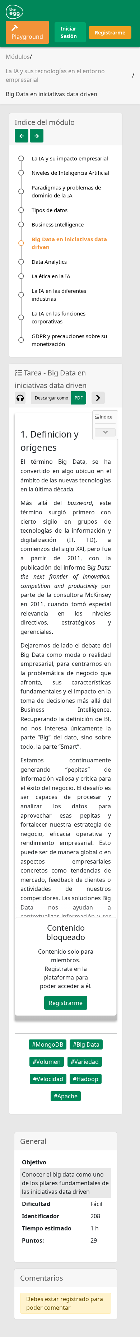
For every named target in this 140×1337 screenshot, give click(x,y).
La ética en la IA (51, 276)
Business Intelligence (58, 224)
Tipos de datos (49, 210)
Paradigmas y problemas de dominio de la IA (66, 191)
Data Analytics (49, 261)
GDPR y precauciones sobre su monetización (69, 340)
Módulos (18, 57)
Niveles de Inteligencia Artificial (70, 172)
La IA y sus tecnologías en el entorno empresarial (55, 75)
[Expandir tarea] (98, 398)
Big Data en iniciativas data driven (51, 94)
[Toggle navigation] (124, 12)
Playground (27, 37)
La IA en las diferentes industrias (59, 295)
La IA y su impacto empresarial (70, 158)
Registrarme (110, 32)
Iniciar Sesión (69, 32)
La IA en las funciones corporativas (58, 317)
